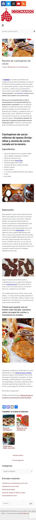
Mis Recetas (12, 67)
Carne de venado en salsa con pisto (13, 492)
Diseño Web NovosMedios (26, 513)
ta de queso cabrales (24, 373)
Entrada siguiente (18, 460)
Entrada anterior (18, 455)
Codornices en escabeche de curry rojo (15, 483)
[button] (18, 25)
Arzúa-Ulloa (19, 160)
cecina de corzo (11, 284)
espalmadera (20, 230)
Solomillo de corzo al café (10, 486)
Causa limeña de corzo (9, 495)
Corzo (5, 67)
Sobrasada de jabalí (8, 489)
